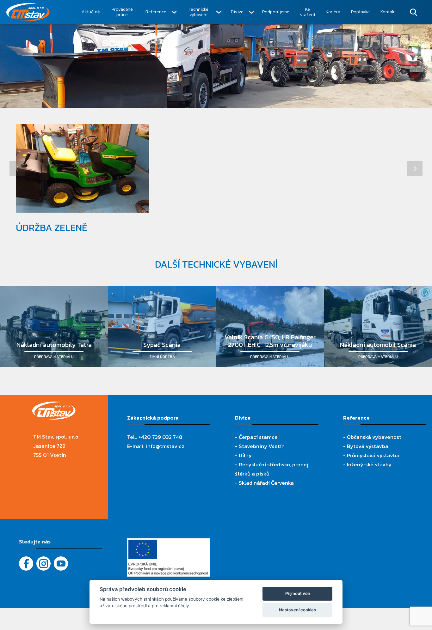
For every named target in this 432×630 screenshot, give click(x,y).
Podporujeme (275, 12)
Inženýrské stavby (369, 464)
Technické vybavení (198, 12)
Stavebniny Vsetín (262, 446)
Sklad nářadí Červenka (266, 483)
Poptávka (360, 12)
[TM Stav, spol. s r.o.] (41, 12)
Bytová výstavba (367, 446)
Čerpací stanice (258, 437)
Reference (155, 12)
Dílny (245, 455)
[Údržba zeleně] (82, 168)
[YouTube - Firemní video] (61, 563)
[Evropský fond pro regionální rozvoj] (168, 543)
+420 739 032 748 (160, 437)
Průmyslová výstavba (373, 455)
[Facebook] (26, 563)
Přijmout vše (297, 593)
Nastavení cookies (297, 609)
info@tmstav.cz (165, 446)
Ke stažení (307, 12)
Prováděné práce (122, 12)
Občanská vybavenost (374, 437)
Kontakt (388, 12)
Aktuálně (91, 12)
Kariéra (333, 12)
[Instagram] (43, 563)
